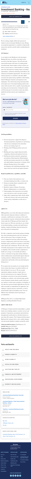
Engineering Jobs (14, 460)
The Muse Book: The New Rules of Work (24, 457)
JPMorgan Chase (5, 7)
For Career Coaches (24, 459)
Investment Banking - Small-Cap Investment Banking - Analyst (13, 402)
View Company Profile (8, 36)
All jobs (4, 425)
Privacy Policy (3, 467)
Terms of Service (19, 123)
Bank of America (6, 396)
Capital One (5, 410)
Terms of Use (3, 465)
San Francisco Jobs (14, 456)
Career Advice (3, 463)
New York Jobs (13, 454)
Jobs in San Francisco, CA (9, 436)
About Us (2, 454)
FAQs (2, 456)
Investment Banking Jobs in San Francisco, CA (14, 434)
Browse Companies (4, 460)
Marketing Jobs (14, 463)
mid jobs (5, 420)
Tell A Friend (22, 462)
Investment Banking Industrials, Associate (13, 395)
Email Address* (7, 107)
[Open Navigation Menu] (28, 2)
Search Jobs (3, 458)
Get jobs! (15, 118)
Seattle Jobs (13, 458)
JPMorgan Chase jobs (8, 423)
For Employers (23, 454)
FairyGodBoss (3, 471)
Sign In (23, 2)
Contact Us (3, 469)
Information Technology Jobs (15, 465)
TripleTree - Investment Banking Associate (13, 409)
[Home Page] (5, 3)
